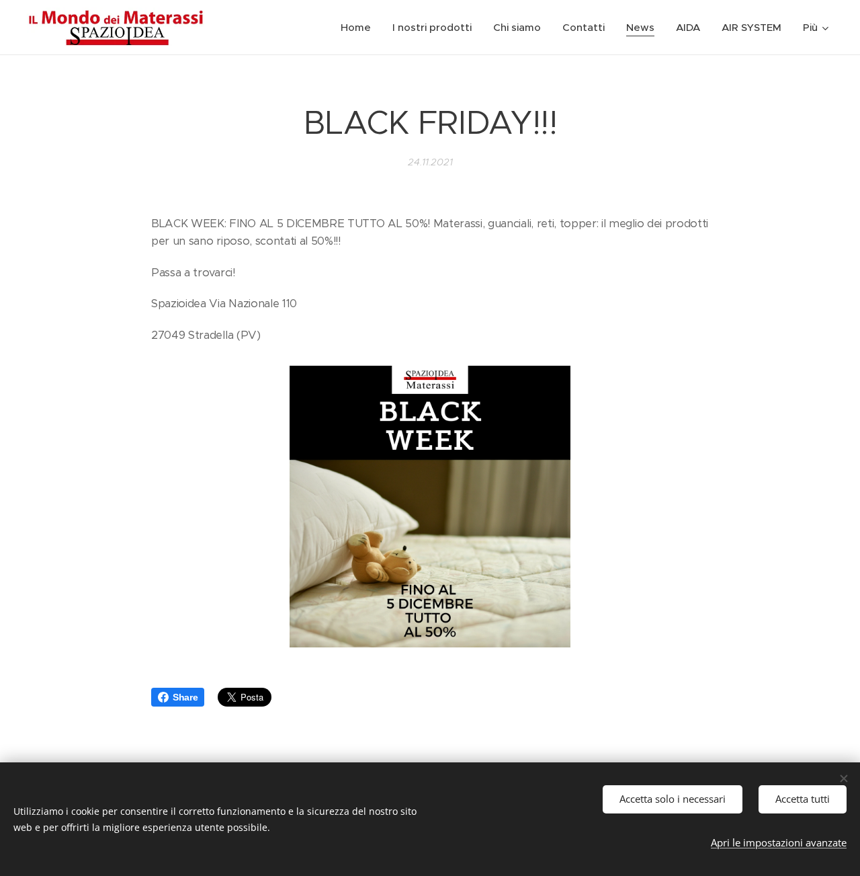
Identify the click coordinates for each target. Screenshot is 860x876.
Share (185, 697)
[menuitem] (359, 27)
